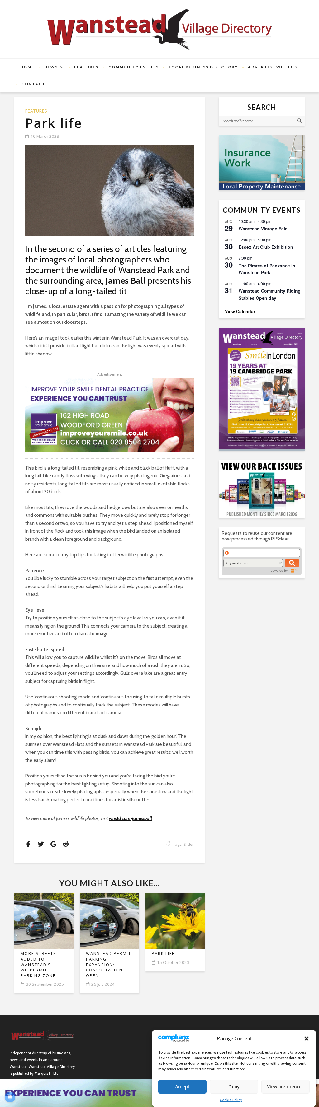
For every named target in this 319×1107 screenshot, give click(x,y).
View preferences (285, 1087)
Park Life (163, 953)
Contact (33, 83)
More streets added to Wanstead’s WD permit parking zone (38, 964)
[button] (306, 1038)
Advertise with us (272, 67)
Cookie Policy (231, 1099)
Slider (189, 844)
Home (27, 67)
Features (86, 67)
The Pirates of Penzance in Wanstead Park (267, 269)
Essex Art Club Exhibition (266, 247)
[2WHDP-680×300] (109, 415)
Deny (234, 1087)
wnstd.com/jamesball (130, 818)
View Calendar (240, 311)
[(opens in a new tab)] (262, 388)
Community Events (133, 67)
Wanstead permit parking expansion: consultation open (108, 964)
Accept (182, 1087)
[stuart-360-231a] (262, 162)
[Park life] (109, 190)
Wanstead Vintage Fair (263, 228)
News (51, 67)
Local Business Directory (203, 67)
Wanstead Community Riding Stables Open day (270, 294)
